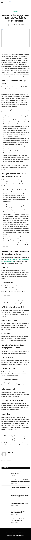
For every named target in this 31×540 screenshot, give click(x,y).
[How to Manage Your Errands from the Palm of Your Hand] (5, 474)
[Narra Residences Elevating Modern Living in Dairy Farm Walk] (5, 520)
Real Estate (15, 11)
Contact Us (14, 532)
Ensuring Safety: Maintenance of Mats (19, 503)
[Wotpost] (15, 2)
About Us (8, 532)
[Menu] (2, 2)
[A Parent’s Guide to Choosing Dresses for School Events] (5, 489)
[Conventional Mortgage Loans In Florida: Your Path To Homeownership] (15, 38)
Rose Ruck (13, 24)
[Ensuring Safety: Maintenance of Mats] (5, 505)
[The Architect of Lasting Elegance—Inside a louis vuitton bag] (5, 513)
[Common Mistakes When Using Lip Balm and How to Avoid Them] (5, 497)
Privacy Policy (21, 532)
